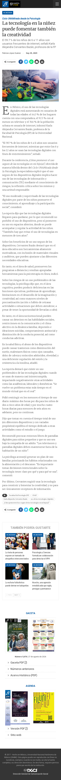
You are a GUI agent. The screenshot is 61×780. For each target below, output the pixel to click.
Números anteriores (21, 668)
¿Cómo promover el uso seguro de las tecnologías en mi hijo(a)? (26, 503)
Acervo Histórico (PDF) (23, 675)
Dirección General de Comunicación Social (30, 774)
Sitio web (15, 734)
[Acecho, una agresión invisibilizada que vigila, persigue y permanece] (44, 571)
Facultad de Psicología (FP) (19, 495)
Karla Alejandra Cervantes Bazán (15, 499)
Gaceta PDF (17, 662)
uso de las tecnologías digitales (42, 499)
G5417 (34, 495)
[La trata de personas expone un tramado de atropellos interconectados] (17, 541)
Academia (7, 13)
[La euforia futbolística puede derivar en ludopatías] (17, 571)
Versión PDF (17, 728)
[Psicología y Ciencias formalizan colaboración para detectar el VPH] (44, 541)
